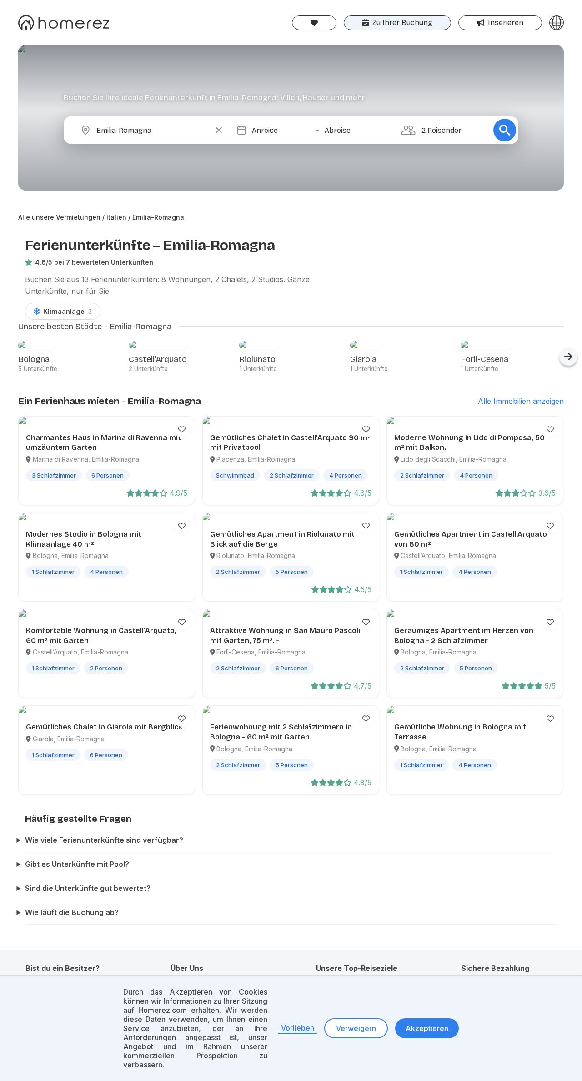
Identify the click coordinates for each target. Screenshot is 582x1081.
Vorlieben (297, 1027)
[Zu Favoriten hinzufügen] (182, 429)
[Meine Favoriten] (314, 22)
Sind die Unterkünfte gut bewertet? (88, 888)
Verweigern (356, 1028)
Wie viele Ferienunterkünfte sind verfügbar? (104, 840)
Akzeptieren (427, 1028)
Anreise (265, 130)
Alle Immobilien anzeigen (521, 401)
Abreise (338, 130)
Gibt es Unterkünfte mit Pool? (77, 864)
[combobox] (153, 130)
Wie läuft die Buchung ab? (72, 912)
